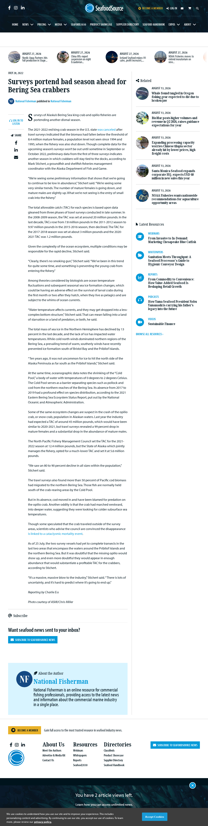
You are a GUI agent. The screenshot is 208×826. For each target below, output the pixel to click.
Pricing (41, 24)
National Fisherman (61, 101)
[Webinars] (142, 237)
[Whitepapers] (142, 255)
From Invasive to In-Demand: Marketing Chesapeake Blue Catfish (172, 240)
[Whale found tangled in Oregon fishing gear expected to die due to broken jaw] (142, 93)
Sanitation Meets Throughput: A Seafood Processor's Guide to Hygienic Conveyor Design (169, 261)
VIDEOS (152, 319)
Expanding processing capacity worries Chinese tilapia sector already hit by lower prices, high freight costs (173, 148)
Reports (77, 760)
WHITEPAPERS (155, 252)
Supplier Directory (127, 24)
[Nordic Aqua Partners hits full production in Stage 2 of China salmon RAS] (14, 57)
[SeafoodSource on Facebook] (9, 8)
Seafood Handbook (154, 24)
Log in (173, 8)
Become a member (152, 8)
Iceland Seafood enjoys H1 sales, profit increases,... (133, 59)
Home (15, 24)
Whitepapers (80, 755)
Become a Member (27, 730)
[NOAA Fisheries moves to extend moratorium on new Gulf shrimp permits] (160, 57)
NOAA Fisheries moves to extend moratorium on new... (181, 59)
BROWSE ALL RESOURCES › (149, 334)
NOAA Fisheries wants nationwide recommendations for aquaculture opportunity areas (175, 199)
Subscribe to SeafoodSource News (34, 640)
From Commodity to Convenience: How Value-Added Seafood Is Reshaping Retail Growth (171, 283)
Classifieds (109, 750)
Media (58, 24)
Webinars (78, 750)
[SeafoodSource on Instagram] (16, 8)
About (187, 24)
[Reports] (142, 278)
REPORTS (152, 274)
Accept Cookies (154, 816)
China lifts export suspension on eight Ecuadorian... (81, 59)
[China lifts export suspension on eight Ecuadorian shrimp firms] (63, 57)
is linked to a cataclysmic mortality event (55, 534)
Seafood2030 (78, 24)
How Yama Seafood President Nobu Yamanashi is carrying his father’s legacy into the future (172, 305)
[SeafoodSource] (104, 8)
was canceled (107, 129)
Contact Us (48, 760)
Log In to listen (17, 122)
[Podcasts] (142, 300)
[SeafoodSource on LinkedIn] (23, 8)
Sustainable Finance (161, 324)
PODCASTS (153, 297)
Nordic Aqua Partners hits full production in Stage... (35, 59)
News (25, 24)
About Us (53, 744)
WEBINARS (153, 233)
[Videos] (142, 322)
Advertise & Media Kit (53, 755)
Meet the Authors (51, 750)
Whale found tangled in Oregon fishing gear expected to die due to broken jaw (175, 97)
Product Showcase (101, 24)
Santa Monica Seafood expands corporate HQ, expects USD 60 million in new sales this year (173, 175)
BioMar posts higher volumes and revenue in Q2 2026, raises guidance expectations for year (175, 122)
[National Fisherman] (11, 101)
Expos (172, 24)
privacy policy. (43, 821)
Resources (85, 744)
